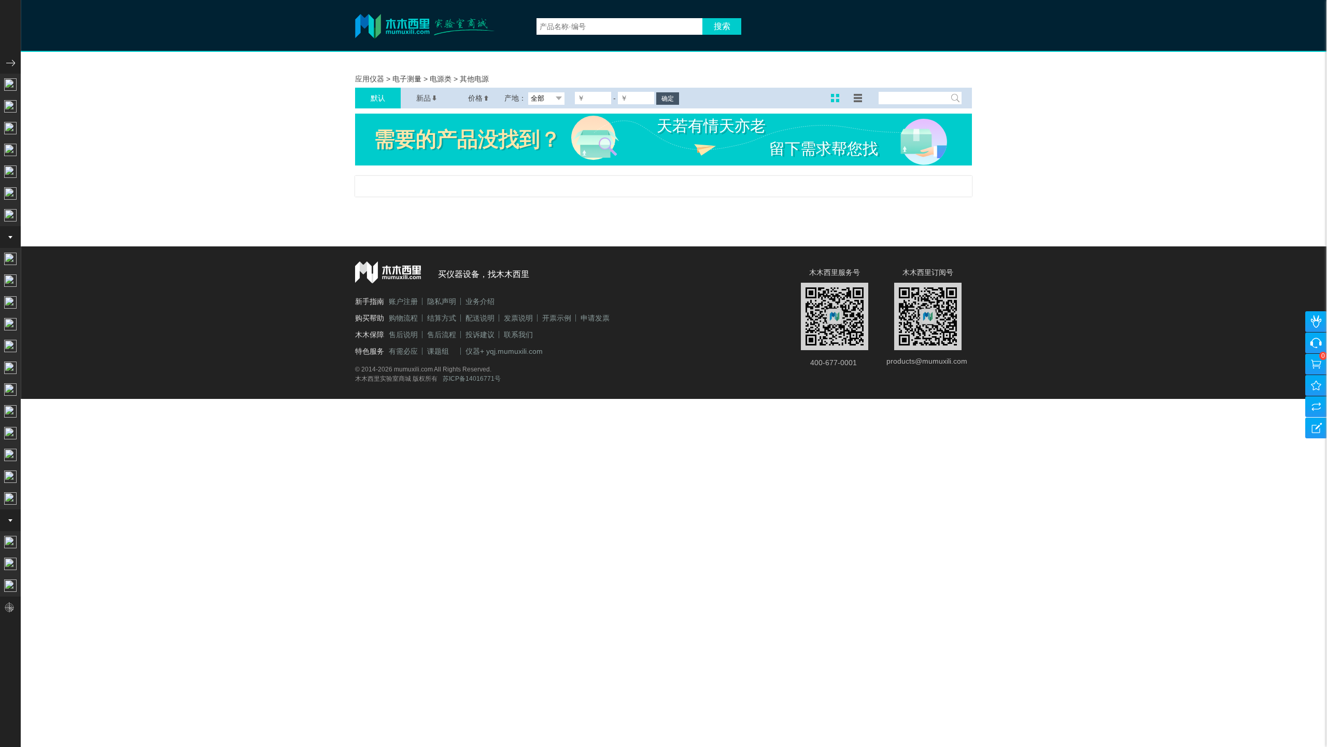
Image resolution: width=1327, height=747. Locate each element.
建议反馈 (1315, 431)
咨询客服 (1315, 346)
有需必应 (403, 351)
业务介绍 (480, 301)
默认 (378, 98)
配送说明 (480, 318)
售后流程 (441, 334)
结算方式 (441, 318)
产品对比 (1315, 410)
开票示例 (556, 318)
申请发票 (595, 318)
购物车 (1315, 368)
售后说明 (403, 334)
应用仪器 (370, 79)
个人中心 (1315, 325)
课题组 (438, 351)
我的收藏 (1315, 389)
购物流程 (403, 318)
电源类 (442, 79)
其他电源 (474, 79)
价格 (475, 98)
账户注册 (403, 301)
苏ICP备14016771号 (472, 378)
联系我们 (518, 334)
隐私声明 (441, 301)
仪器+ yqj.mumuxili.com (504, 351)
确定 (667, 98)
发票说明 (518, 318)
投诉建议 (480, 334)
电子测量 (407, 79)
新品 (423, 98)
